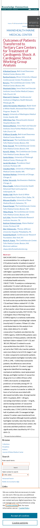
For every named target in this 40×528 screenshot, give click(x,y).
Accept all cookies (20, 515)
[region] (20, 508)
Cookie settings (12, 505)
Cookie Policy (24, 508)
